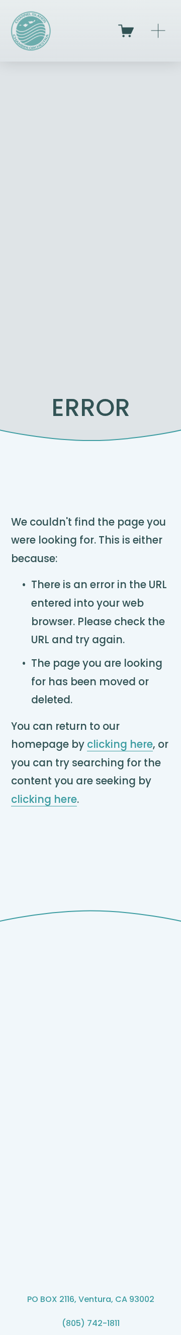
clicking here (120, 744)
